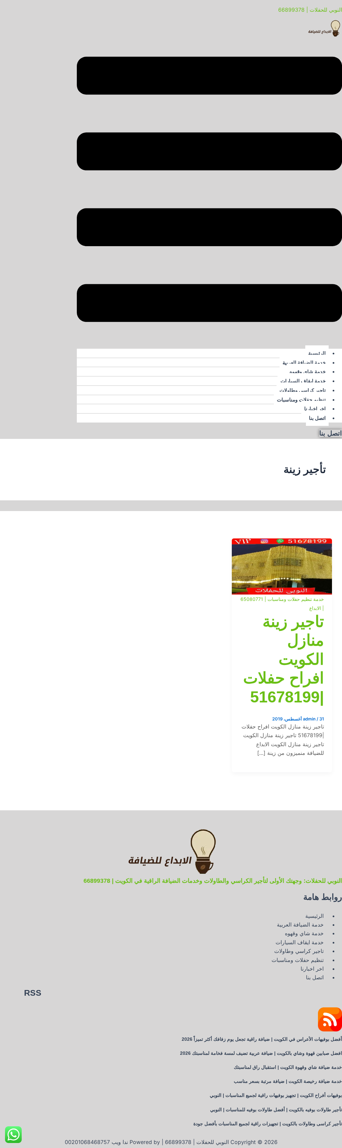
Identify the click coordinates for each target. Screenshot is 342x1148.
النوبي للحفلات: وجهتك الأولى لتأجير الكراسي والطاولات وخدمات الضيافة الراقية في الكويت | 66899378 (212, 880)
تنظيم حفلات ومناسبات (301, 399)
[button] (209, 190)
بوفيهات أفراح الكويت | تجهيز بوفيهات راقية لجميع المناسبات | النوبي (276, 1095)
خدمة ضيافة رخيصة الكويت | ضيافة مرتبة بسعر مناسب (288, 1081)
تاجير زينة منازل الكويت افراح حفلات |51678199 (283, 659)
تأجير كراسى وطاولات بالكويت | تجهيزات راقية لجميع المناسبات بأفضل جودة (267, 1123)
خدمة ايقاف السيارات (303, 381)
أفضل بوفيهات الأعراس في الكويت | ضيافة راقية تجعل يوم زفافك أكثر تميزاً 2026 (262, 1039)
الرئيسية (317, 353)
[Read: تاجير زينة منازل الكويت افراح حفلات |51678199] (282, 542)
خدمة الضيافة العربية (304, 362)
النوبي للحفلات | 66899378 (310, 9)
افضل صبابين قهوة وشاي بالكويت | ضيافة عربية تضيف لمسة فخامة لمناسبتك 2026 (261, 1053)
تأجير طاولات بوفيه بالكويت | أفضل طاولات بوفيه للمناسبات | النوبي (276, 1109)
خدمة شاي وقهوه (308, 371)
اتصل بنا (317, 418)
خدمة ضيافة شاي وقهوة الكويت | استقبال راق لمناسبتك (288, 1067)
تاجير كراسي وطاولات (303, 390)
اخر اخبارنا (315, 409)
